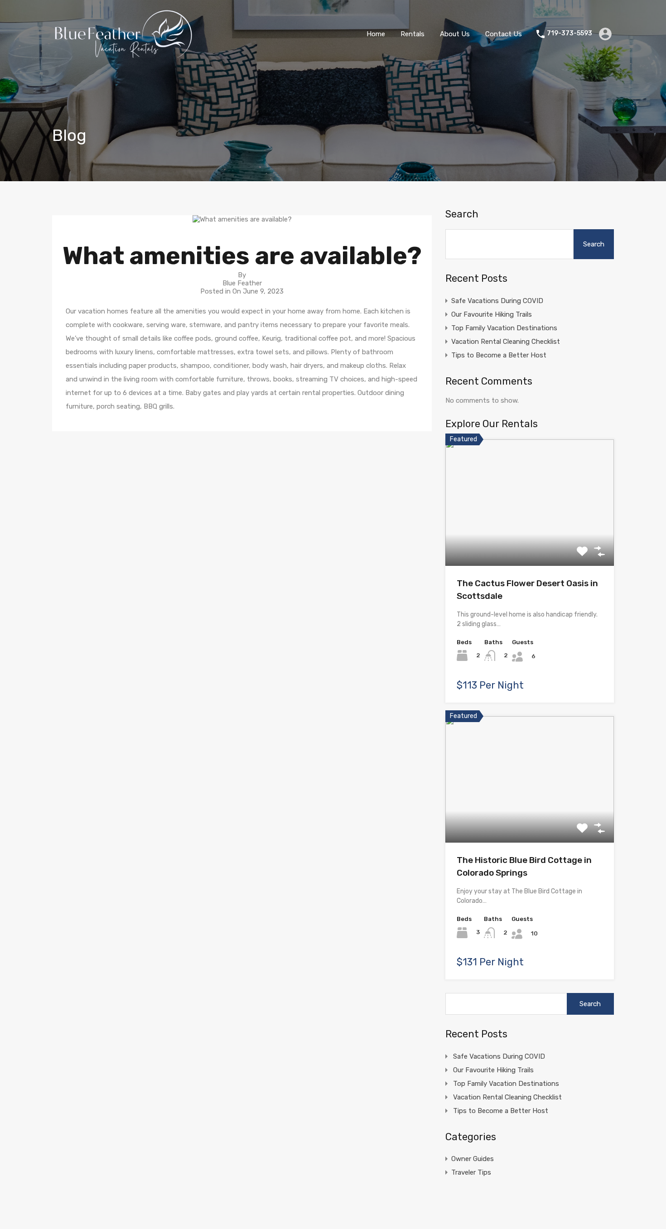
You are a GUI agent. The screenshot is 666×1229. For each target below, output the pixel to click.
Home (376, 34)
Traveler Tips (471, 1172)
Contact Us (503, 34)
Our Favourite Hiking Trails (491, 314)
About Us (455, 34)
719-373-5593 (569, 33)
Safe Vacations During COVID (497, 301)
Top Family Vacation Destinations (504, 328)
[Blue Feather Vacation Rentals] (124, 55)
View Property (529, 540)
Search (461, 214)
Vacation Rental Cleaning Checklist (505, 341)
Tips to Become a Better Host (498, 355)
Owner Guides (472, 1159)
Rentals (413, 34)
